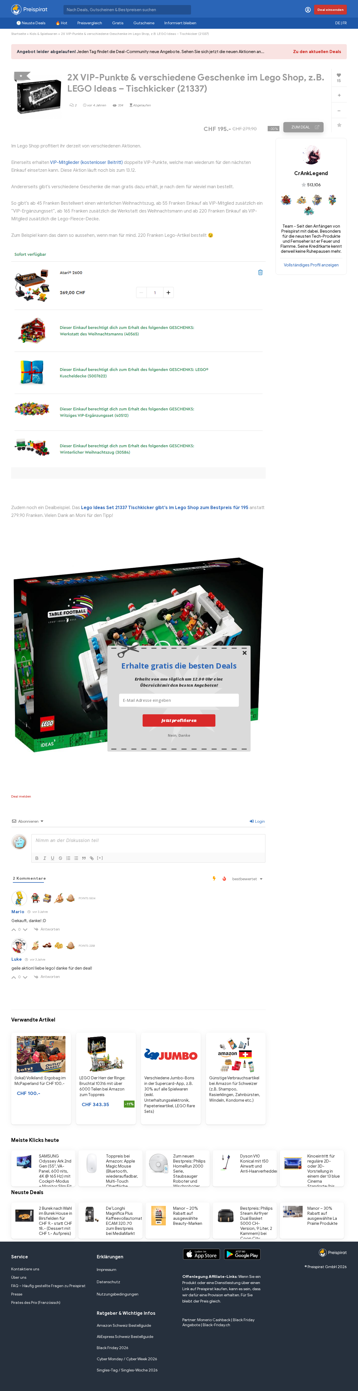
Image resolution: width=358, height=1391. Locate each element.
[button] (179, 665)
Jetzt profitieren (179, 720)
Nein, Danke (179, 735)
